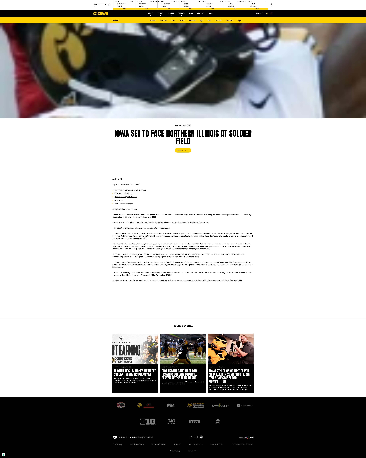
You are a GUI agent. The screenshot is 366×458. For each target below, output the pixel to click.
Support (171, 13)
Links (124, 9)
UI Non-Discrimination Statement (242, 444)
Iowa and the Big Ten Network (126, 197)
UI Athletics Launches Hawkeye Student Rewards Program (135, 372)
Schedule (163, 20)
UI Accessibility (175, 451)
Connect (182, 13)
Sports (150, 13)
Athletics (200, 13)
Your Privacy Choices (196, 444)
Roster (173, 20)
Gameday (192, 20)
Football (178, 125)
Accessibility (192, 451)
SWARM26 (219, 20)
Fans (191, 13)
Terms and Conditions (158, 444)
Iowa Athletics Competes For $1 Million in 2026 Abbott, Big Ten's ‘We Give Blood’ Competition (229, 376)
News (209, 20)
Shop (211, 13)
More (239, 20)
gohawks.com (120, 200)
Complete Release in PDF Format (124, 209)
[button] (109, 4)
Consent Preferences (137, 444)
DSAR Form (177, 444)
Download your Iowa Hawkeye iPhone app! (130, 190)
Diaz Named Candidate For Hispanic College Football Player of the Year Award (179, 374)
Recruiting (229, 20)
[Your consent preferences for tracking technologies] (3, 454)
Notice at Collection (216, 444)
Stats (201, 20)
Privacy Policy (117, 444)
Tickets (160, 13)
